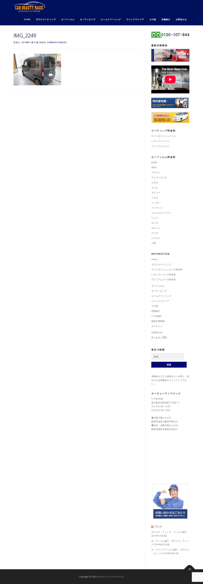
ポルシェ (155, 227)
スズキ (154, 182)
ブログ (158, 526)
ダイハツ (155, 192)
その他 (152, 19)
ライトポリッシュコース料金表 (166, 269)
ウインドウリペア (135, 19)
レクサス (155, 238)
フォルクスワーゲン (161, 212)
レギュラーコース (160, 141)
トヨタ (154, 197)
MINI (153, 167)
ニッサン (155, 202)
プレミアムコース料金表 (163, 279)
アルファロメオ (159, 177)
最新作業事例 (158, 321)
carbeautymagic (57, 42)
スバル (154, 187)
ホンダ (154, 222)
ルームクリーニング (111, 19)
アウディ (155, 172)
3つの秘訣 (156, 316)
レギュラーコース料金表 (163, 274)
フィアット (156, 207)
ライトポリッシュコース (163, 135)
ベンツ (154, 217)
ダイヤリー (156, 326)
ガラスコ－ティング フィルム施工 (169, 531)
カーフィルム (68, 19)
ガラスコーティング (46, 19)
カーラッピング (87, 19)
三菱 (153, 242)
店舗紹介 (165, 19)
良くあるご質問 (159, 337)
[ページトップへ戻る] (189, 569)
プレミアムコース (160, 146)
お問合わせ (181, 19)
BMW (154, 162)
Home (27, 19)
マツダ (154, 232)
